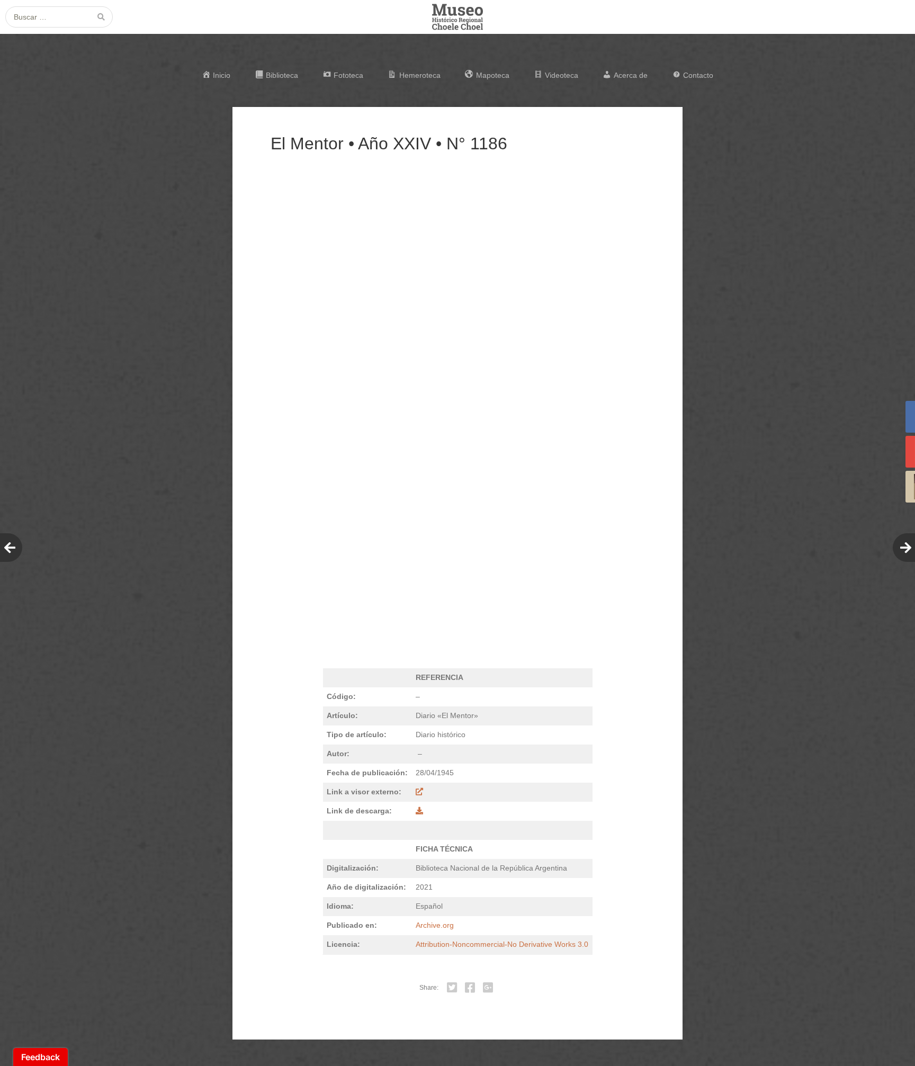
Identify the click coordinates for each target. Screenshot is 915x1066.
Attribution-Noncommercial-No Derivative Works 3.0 (502, 944)
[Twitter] (452, 987)
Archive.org (435, 925)
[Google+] (488, 987)
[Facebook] (470, 987)
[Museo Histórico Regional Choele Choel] (457, 17)
